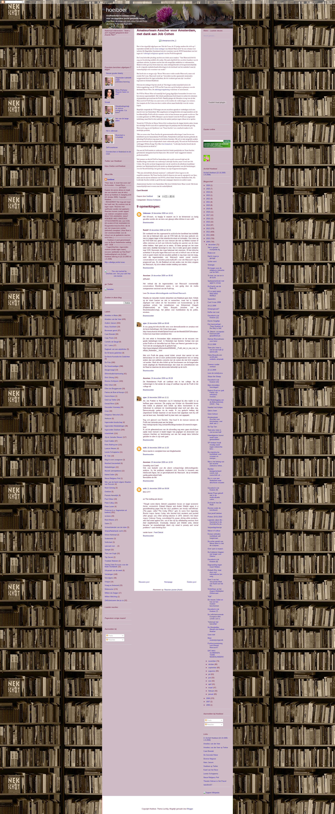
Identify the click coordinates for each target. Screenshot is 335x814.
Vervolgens (109, 578)
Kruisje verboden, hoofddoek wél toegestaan (214, 536)
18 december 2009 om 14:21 (162, 213)
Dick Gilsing (109, 377)
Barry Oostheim (111, 327)
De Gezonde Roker (210, 755)
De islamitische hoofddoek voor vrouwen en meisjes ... (214, 455)
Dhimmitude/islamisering (114, 374)
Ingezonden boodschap (113, 422)
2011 (208, 235)
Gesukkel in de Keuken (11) (213, 317)
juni (209, 678)
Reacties (111, 640)
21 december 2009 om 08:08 (158, 488)
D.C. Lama (109, 345)
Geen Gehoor (213, 414)
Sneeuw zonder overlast (213, 366)
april (210, 684)
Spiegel (107, 550)
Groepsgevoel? (213, 309)
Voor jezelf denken (215, 513)
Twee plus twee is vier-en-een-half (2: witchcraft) (216, 350)
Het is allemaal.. (112, 131)
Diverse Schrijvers (154, 200)
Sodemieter (109, 539)
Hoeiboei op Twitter (210, 766)
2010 (208, 238)
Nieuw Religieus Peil (112, 478)
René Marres (109, 520)
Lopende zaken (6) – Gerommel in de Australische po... (215, 522)
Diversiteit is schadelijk (120, 136)
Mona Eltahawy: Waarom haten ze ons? (122, 92)
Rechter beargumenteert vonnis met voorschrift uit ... (215, 472)
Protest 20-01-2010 (215, 517)
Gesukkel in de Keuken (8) (213, 560)
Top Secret (109, 557)
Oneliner (108, 492)
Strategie (211, 265)
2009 (208, 242)
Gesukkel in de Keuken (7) (213, 610)
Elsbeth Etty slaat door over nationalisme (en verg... (215, 573)
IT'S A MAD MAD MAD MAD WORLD (214, 294)
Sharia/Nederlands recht (114, 531)
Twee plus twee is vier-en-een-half (214, 431)
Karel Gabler (109, 441)
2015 (208, 222)
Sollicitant (108, 542)
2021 (208, 202)
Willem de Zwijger (111, 593)
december (212, 245)
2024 (208, 192)
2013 (208, 228)
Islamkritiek (109, 433)
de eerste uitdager (158, 49)
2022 (208, 199)
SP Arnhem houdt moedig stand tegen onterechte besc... (215, 446)
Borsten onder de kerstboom (214, 509)
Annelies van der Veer (113, 319)
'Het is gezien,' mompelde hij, (214, 248)
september (212, 668)
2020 (208, 205)
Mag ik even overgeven (113, 460)
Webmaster (109, 589)
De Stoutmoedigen (112, 366)
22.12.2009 (212, 370)
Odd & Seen (212, 411)
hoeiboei (116, 10)
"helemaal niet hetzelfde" (213, 623)
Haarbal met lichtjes (215, 407)
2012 (208, 232)
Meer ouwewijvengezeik (215, 639)
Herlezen (108, 418)
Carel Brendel (110, 334)
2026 (208, 185)
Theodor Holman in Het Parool (214, 781)
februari (211, 691)
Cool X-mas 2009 (214, 302)
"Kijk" (210, 596)
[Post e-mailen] (159, 196)
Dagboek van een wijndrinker (115, 349)
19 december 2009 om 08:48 (158, 323)
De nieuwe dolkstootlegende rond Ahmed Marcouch (166, 293)
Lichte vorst (212, 261)
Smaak (107, 102)
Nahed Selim (109, 475)
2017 (208, 215)
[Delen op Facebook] (171, 196)
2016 (208, 219)
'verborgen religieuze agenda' (153, 53)
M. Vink (108, 456)
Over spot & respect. (216, 549)
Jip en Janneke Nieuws (113, 437)
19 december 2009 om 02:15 (160, 230)
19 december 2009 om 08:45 (162, 276)
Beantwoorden (148, 222)
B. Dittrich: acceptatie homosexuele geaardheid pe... (216, 334)
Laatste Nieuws (110, 448)
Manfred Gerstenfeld (112, 463)
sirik (145, 448)
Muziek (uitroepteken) (113, 471)
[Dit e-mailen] (163, 196)
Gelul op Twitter (110, 400)
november (212, 661)
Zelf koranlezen (112, 147)
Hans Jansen (208, 762)
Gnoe (107, 411)
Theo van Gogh (110, 553)
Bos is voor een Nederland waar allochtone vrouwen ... (216, 481)
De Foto (108, 362)
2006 (208, 705)
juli (209, 674)
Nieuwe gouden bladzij (114, 73)
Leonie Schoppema (112, 452)
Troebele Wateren (111, 561)
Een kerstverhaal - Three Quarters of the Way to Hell (215, 326)
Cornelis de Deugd (112, 342)
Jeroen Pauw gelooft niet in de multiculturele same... (215, 496)
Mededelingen (110, 467)
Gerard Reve (109, 404)
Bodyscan (211, 253)
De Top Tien (212, 427)
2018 (208, 212)
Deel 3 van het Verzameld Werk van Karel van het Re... (215, 583)
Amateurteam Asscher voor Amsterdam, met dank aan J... (215, 420)
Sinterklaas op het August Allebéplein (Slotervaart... (216, 591)
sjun (145, 323)
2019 (208, 209)
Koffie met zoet (213, 312)
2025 (208, 189)
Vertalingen (109, 574)
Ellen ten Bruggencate (113, 389)
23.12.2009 (212, 344)
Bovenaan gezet (111, 330)
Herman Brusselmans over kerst (216, 340)
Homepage (168, 582)
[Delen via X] (168, 196)
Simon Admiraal (111, 535)
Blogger (190, 809)
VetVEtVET (207, 785)
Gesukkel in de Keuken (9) (213, 489)
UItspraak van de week (113, 570)
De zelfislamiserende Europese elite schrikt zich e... (216, 617)
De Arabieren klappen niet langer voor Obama (216, 554)
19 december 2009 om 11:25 (158, 448)
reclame (108, 516)
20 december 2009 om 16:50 (162, 462)
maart (210, 688)
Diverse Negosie (209, 759)
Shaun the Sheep (214, 377)
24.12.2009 (212, 306)
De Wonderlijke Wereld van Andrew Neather (216, 629)
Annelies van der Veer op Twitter (215, 747)
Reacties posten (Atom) (173, 590)
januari (211, 694)
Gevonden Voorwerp (112, 407)
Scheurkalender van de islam (116, 527)
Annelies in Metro (111, 315)
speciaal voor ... (111, 546)
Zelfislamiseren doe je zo (114, 600)
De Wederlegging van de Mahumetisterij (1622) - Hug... (216, 402)
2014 (208, 225)
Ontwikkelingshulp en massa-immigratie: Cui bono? (122, 109)
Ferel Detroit (158, 532)
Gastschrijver (110, 396)
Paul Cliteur (109, 499)
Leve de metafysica (215, 373)
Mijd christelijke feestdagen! (213, 386)
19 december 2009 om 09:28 (162, 378)
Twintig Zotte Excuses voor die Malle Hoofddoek (116, 566)
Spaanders (212, 299)
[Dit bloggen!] (166, 196)
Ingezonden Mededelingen (114, 426)
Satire (107, 523)
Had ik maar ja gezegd (213, 257)
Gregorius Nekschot (112, 415)
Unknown (147, 213)
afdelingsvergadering (162, 89)
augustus (212, 671)
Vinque (107, 582)
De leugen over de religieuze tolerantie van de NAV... (216, 270)
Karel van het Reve (210, 770)
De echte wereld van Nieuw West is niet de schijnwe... (216, 543)
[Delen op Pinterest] (173, 196)
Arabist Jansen (110, 323)
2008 (208, 698)
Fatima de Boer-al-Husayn (114, 392)
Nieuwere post (144, 582)
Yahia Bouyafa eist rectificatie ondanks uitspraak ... (216, 358)
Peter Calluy (109, 503)
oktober (211, 664)
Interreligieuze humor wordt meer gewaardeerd (216, 437)
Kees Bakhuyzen (111, 445)
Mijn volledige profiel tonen (115, 262)
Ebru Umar (109, 385)
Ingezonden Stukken (112, 430)
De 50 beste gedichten (113, 353)
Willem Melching (111, 597)
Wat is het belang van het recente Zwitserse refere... (216, 464)
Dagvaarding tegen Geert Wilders (215, 566)
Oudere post (191, 582)
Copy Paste (109, 338)
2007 (208, 702)
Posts (110, 636)
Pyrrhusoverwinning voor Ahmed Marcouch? (215, 645)
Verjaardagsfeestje (215, 527)
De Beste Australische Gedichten (117, 357)
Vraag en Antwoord (112, 585)
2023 (208, 195)
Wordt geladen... (209, 36)
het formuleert (167, 144)
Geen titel (211, 635)
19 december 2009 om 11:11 (158, 397)
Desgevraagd (110, 370)
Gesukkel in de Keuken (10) (213, 381)
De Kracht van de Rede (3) (214, 287)
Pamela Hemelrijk (111, 495)
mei (210, 681)
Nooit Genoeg (110, 488)
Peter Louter (109, 506)
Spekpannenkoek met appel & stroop (216, 282)
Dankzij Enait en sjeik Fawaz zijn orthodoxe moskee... (216, 394)
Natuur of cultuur (214, 531)
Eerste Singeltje (214, 321)
